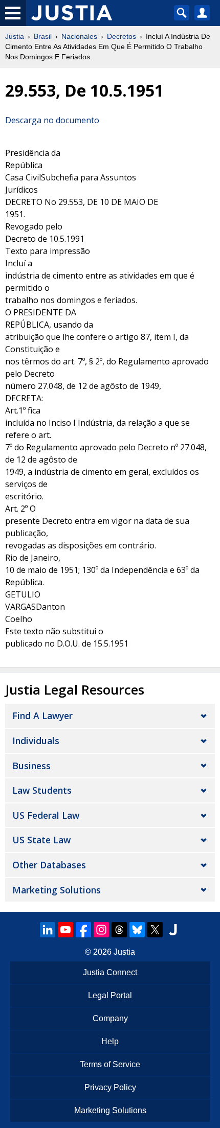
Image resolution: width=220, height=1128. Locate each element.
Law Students (42, 790)
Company (110, 1018)
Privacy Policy (110, 1087)
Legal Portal (110, 995)
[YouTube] (65, 929)
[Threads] (119, 929)
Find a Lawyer (42, 715)
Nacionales (79, 36)
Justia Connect (110, 972)
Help (110, 1041)
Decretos (121, 36)
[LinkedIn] (47, 929)
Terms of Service (110, 1064)
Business (31, 765)
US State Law (41, 840)
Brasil (43, 36)
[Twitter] (155, 929)
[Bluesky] (137, 929)
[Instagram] (101, 929)
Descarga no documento (52, 120)
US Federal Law (45, 815)
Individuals (35, 740)
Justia (14, 36)
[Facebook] (83, 929)
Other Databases (49, 865)
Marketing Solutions (56, 890)
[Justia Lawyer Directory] (173, 929)
